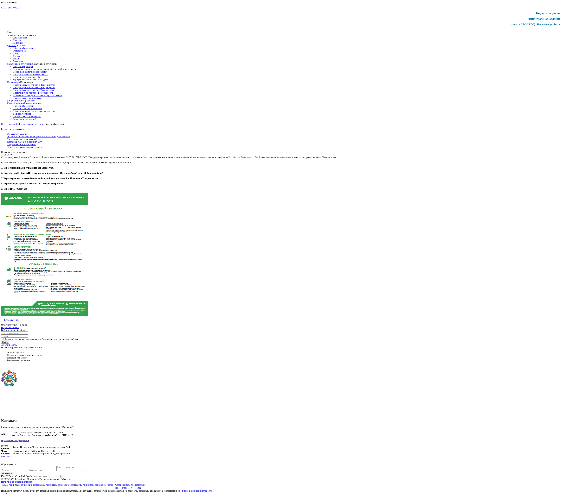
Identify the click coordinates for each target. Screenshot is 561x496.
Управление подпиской (24, 119)
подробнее (6, 456)
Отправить (7, 473)
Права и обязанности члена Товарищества (34, 85)
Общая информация (23, 48)
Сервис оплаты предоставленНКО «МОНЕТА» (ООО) (130, 486)
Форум (16, 56)
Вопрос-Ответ (14, 100)
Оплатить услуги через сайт (27, 116)
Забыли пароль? (9, 345)
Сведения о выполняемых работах (30, 72)
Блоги (16, 58)
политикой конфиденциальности (195, 491)
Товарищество (14, 35)
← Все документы (10, 320)
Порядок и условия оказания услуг (30, 74)
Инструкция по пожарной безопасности (33, 93)
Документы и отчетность (19, 64)
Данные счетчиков (22, 114)
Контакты (18, 43)
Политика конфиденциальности (17, 482)
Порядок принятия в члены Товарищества (34, 87)
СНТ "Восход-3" (9, 124)
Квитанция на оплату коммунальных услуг (34, 111)
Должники (18, 61)
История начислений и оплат (27, 108)
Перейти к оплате (10, 327)
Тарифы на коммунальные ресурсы (30, 79)
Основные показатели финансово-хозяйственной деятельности (44, 69)
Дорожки (11, 45)
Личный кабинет (15, 103)
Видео (16, 53)
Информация (13, 82)
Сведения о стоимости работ (27, 77)
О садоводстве (20, 37)
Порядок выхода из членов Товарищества (33, 90)
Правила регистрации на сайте (28, 98)
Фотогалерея (19, 50)
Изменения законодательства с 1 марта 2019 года (37, 95)
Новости (17, 40)
